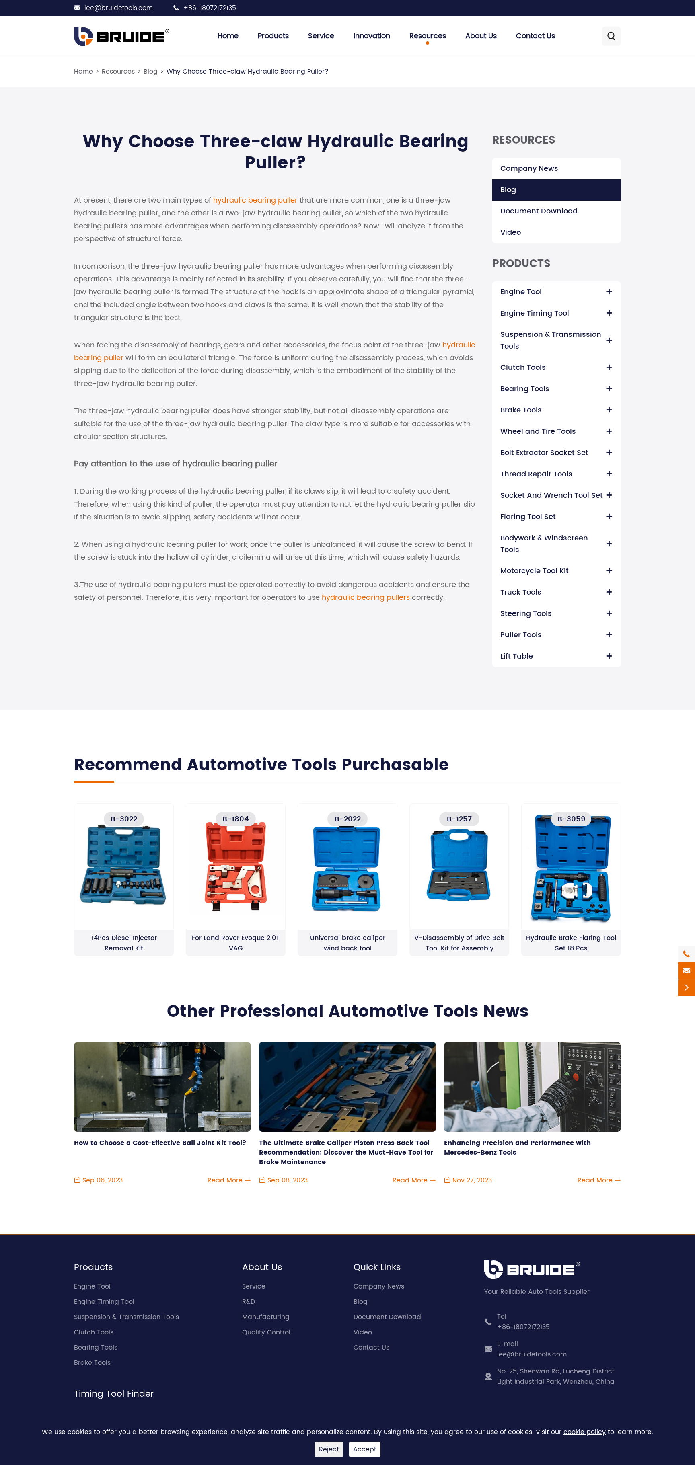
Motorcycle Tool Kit (534, 571)
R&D (248, 1302)
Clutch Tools (523, 367)
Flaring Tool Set (528, 517)
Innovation (372, 36)
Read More (229, 1180)
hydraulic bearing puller (255, 200)
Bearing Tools (524, 389)
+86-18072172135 (209, 8)
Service (321, 36)
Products (273, 36)
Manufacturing (266, 1317)
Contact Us (535, 36)
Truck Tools (520, 592)
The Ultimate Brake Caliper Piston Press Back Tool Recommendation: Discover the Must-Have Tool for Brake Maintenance (346, 1152)
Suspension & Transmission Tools (550, 340)
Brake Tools (521, 410)
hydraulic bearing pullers (366, 597)
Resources (427, 36)
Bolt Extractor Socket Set (544, 453)
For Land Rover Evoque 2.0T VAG (236, 943)
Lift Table (516, 656)
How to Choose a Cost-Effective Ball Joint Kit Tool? (160, 1143)
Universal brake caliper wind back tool (347, 943)
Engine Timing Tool (534, 313)
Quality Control (266, 1332)
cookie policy (584, 1432)
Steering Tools (526, 614)
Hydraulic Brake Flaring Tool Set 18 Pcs (571, 943)
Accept (364, 1449)
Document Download (539, 211)
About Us (481, 36)
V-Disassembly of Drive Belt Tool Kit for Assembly (459, 943)
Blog (151, 71)
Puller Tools (521, 635)
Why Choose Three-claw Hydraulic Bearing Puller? (248, 71)
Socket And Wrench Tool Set (551, 495)
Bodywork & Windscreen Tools (544, 544)
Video (510, 232)
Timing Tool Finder (114, 1394)
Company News (529, 168)
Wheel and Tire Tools (538, 431)
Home (228, 36)
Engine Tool (521, 292)
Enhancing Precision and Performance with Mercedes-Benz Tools (517, 1148)
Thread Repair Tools (536, 474)
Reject (329, 1449)
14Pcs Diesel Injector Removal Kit (124, 943)
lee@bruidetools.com (118, 8)
